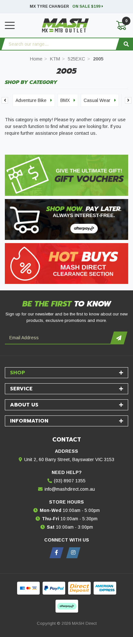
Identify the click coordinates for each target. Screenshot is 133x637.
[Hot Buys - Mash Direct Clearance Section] (66, 263)
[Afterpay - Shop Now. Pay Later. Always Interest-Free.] (66, 219)
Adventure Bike (30, 100)
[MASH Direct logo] (65, 25)
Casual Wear (97, 100)
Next (128, 100)
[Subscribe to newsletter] (118, 338)
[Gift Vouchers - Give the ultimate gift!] (66, 175)
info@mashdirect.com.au (70, 489)
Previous (5, 100)
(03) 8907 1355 (70, 480)
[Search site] (126, 44)
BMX (65, 100)
